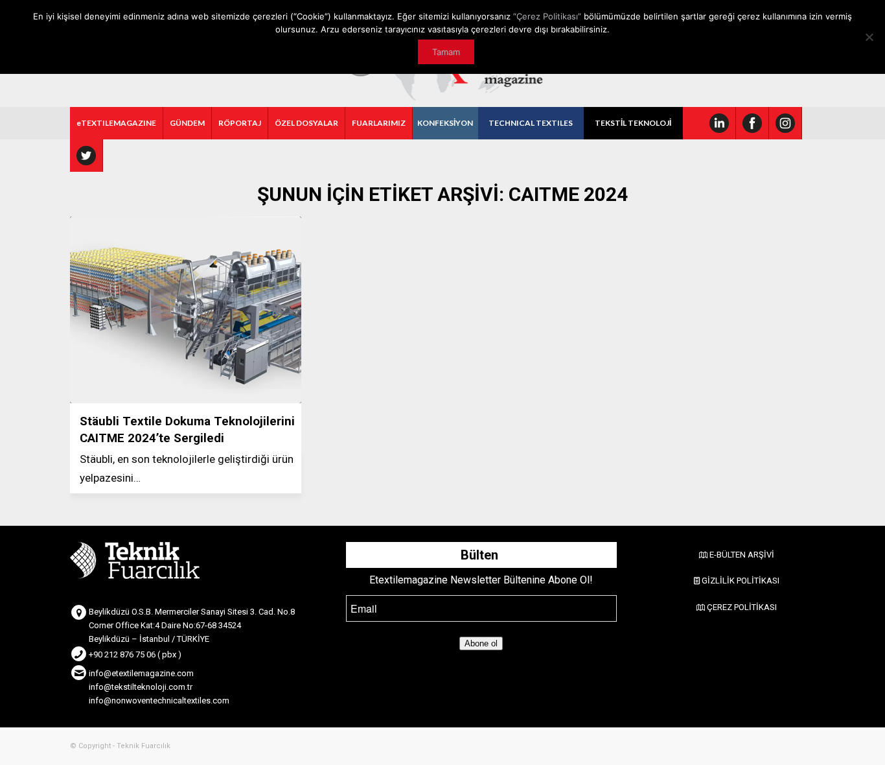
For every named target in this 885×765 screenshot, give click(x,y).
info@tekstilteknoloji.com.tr (140, 687)
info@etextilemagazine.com (141, 673)
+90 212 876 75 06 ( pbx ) (135, 654)
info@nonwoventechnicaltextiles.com (159, 700)
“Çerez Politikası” (547, 16)
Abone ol (481, 643)
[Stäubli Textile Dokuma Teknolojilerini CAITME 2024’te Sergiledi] (185, 310)
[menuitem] (116, 123)
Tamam (446, 52)
